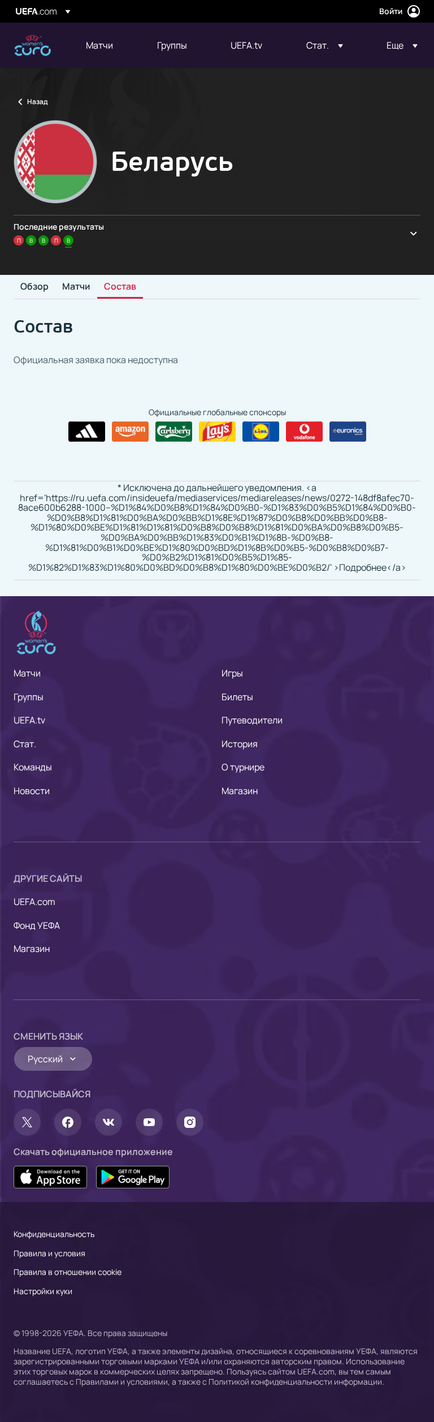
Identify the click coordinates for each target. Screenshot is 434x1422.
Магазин (240, 791)
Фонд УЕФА (37, 925)
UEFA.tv (29, 720)
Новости (32, 791)
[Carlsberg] (173, 431)
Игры (232, 673)
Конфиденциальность (54, 1234)
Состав (120, 287)
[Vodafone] (304, 431)
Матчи (76, 287)
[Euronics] (347, 431)
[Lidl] (260, 431)
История (240, 744)
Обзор (34, 287)
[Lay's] (217, 431)
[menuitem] (107, 45)
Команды (33, 767)
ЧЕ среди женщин (32, 46)
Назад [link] (37, 101)
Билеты (237, 697)
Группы (29, 697)
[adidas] (86, 431)
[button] (324, 45)
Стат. (25, 744)
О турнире (243, 767)
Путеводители (252, 720)
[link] (99, 45)
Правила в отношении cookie (67, 1271)
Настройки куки (43, 1291)
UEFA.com (34, 901)
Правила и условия (49, 1253)
